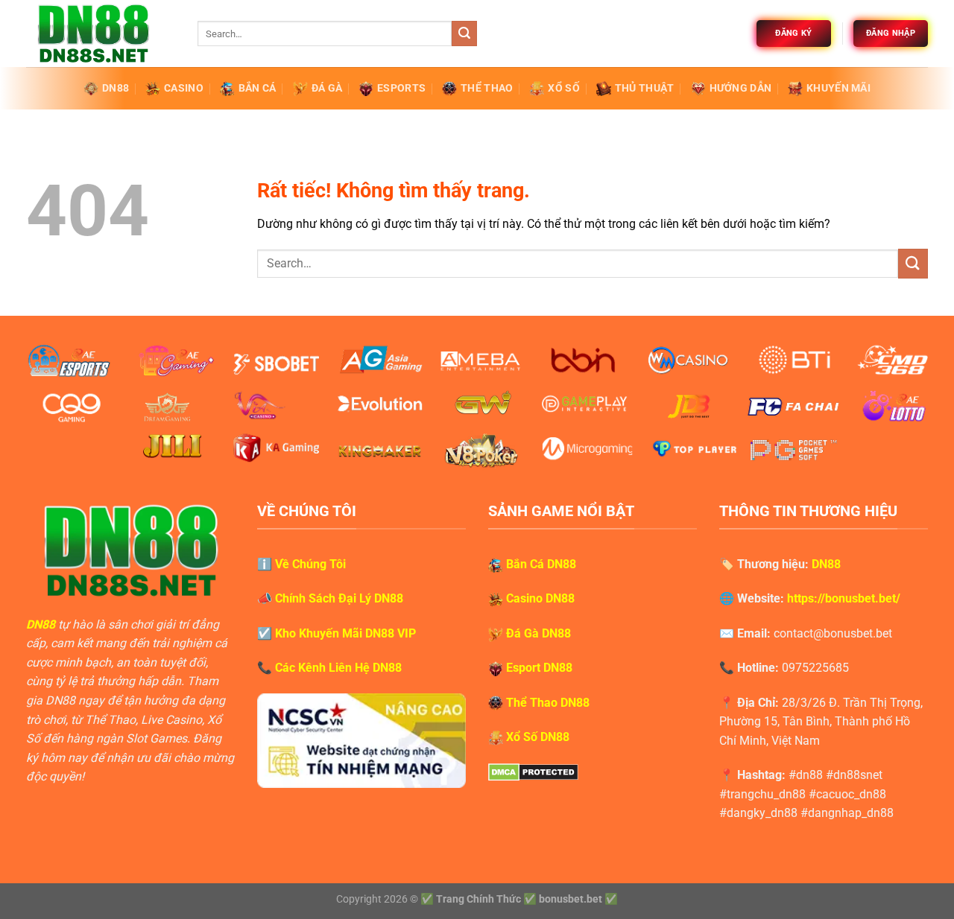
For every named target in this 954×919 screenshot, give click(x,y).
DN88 (115, 88)
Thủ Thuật (645, 88)
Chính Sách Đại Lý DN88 (339, 598)
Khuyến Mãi (838, 88)
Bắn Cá (257, 88)
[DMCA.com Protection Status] (533, 771)
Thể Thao (487, 88)
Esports (401, 88)
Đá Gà (327, 88)
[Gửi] (464, 33)
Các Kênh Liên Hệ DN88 (338, 668)
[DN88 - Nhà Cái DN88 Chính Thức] (100, 33)
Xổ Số (563, 88)
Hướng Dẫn (741, 88)
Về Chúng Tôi (310, 564)
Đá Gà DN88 (538, 633)
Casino (183, 88)
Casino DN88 (540, 598)
